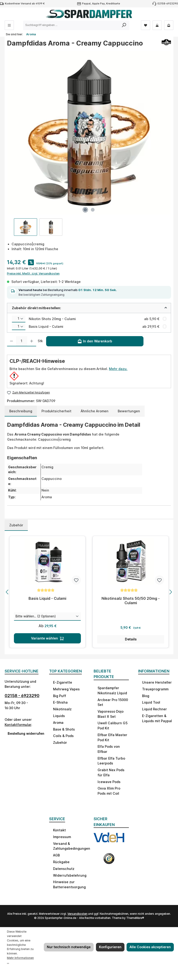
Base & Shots (64, 729)
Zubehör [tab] (16, 525)
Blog (145, 696)
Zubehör (60, 742)
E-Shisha (60, 702)
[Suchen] (124, 25)
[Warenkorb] (168, 25)
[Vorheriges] (7, 592)
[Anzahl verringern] (11, 341)
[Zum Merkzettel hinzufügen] (76, 580)
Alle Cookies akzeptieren (150, 947)
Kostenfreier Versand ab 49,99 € (25, 3)
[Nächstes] (170, 592)
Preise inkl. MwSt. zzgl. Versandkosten (33, 273)
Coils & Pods (63, 736)
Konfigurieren (110, 947)
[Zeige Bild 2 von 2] (93, 210)
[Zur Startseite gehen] (89, 14)
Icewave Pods (109, 782)
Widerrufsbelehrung (69, 875)
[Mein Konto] (157, 25)
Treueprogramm (155, 689)
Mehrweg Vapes (66, 689)
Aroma (58, 722)
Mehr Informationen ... (20, 960)
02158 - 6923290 (22, 695)
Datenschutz (63, 869)
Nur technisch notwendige (69, 947)
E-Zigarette (62, 682)
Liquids (59, 716)
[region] (89, 143)
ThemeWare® (135, 918)
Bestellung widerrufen (24, 733)
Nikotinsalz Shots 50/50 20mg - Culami (131, 600)
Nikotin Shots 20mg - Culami (52, 319)
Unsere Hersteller (157, 682)
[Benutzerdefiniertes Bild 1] (109, 840)
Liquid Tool (151, 702)
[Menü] (9, 25)
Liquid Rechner (154, 709)
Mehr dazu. (118, 369)
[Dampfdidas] (166, 45)
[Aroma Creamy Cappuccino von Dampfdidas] (89, 133)
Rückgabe (61, 862)
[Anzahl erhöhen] (31, 341)
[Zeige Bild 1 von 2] (85, 210)
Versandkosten (77, 913)
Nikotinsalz (62, 709)
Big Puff (59, 696)
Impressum (62, 837)
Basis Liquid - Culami (46, 326)
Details (131, 639)
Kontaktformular (18, 725)
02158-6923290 (167, 3)
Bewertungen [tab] (129, 411)
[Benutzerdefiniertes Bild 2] (109, 860)
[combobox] (71, 25)
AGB (56, 855)
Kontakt (59, 830)
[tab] (21, 411)
